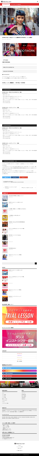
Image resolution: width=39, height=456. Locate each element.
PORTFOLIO (19, 355)
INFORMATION (6, 4)
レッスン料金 (4, 397)
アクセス (3, 401)
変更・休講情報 (19, 361)
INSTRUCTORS (19, 357)
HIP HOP (5, 182)
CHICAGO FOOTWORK (20, 182)
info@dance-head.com (5, 436)
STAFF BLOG (19, 359)
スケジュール (23, 393)
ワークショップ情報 (9, 182)
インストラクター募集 (5, 403)
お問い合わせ (19, 448)
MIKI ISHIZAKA (11, 181)
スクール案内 (4, 394)
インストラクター (4, 400)
